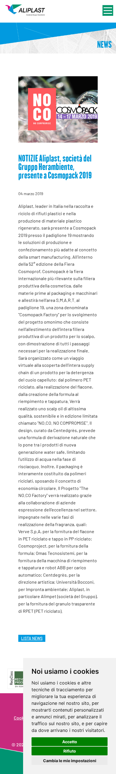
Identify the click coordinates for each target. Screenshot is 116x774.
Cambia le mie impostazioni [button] (69, 760)
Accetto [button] (69, 741)
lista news (32, 638)
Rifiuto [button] (69, 751)
